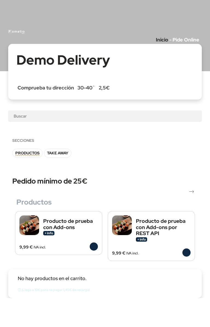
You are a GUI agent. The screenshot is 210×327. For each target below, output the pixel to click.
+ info (49, 233)
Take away (57, 153)
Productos (27, 153)
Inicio (162, 40)
